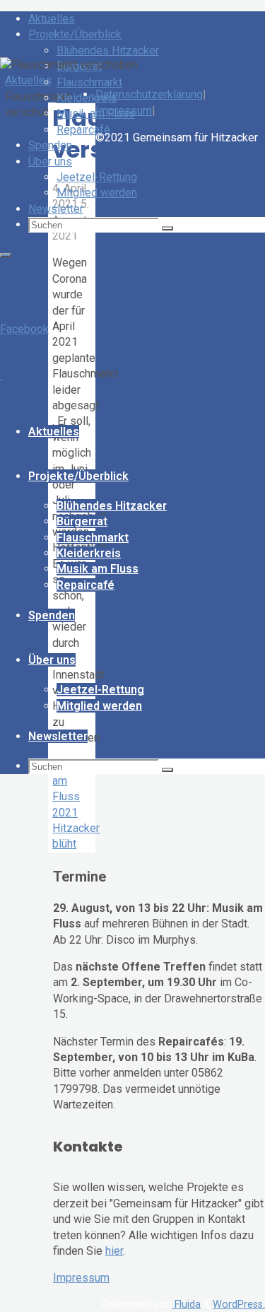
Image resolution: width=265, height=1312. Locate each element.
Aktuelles (28, 80)
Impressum (81, 1277)
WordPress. (239, 1305)
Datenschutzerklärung (149, 94)
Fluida (186, 1305)
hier (114, 1251)
